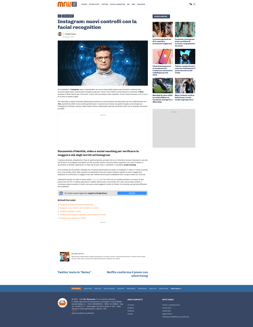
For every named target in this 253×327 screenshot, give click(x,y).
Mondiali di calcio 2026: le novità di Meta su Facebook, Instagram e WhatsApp (163, 98)
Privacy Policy (166, 308)
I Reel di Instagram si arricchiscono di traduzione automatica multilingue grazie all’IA (163, 70)
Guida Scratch (163, 288)
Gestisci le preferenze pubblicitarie (83, 313)
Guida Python (142, 288)
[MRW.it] (67, 4)
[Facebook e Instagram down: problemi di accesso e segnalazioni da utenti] (185, 29)
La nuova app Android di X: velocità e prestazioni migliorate (162, 41)
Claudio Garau (70, 34)
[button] (194, 4)
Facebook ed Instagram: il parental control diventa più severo (83, 215)
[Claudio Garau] (60, 34)
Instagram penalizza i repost (70, 211)
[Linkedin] (132, 34)
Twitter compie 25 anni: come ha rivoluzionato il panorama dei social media (185, 69)
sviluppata (95, 179)
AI (59, 16)
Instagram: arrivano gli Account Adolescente (76, 205)
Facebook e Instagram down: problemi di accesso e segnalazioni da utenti (185, 42)
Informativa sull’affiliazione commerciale (175, 317)
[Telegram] (141, 34)
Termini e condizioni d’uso (171, 305)
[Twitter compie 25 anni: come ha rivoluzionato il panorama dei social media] (185, 56)
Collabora (130, 308)
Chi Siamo (130, 305)
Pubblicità (130, 311)
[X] (128, 34)
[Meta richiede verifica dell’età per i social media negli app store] (185, 85)
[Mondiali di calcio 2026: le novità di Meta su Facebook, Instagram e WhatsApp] (163, 85)
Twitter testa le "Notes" (74, 272)
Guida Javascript (109, 288)
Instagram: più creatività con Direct (73, 218)
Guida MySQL (131, 288)
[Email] (146, 34)
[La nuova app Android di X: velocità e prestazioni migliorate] (163, 29)
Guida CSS (97, 288)
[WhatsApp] (137, 34)
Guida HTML (88, 288)
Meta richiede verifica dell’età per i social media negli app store (184, 97)
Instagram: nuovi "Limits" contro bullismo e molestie (79, 208)
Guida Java (152, 288)
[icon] (191, 4)
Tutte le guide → (176, 288)
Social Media (68, 16)
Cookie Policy (166, 311)
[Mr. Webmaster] (62, 303)
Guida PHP (120, 288)
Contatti (130, 314)
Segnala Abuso (167, 314)
